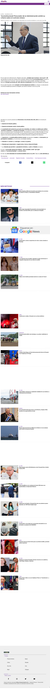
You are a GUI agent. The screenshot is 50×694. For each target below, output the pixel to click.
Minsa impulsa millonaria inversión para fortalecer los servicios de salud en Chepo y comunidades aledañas (33, 192)
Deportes (21, 332)
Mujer (8, 669)
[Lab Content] (25, 653)
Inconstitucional (4, 158)
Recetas (26, 662)
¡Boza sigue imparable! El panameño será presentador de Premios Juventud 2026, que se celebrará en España (32, 210)
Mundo (20, 408)
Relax (20, 350)
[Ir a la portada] (4, 1)
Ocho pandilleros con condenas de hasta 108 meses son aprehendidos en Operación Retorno (32, 486)
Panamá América (10, 658)
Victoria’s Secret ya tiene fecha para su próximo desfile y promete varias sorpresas (34, 542)
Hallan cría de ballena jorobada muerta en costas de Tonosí (32, 276)
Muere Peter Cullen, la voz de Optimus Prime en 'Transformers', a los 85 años (34, 578)
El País (20, 189)
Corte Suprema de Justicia (40, 158)
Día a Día (9, 666)
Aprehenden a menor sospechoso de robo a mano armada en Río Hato (33, 241)
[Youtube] (34, 679)
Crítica (8, 662)
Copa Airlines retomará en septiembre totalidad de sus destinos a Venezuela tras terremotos (34, 392)
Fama (20, 207)
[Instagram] (17, 679)
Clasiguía (27, 669)
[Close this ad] (49, 687)
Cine (26, 666)
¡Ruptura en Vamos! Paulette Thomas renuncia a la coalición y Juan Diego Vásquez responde (33, 560)
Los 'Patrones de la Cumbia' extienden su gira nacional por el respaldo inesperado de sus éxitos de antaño (33, 259)
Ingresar (46, 4)
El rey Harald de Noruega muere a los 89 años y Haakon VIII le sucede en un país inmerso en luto (33, 410)
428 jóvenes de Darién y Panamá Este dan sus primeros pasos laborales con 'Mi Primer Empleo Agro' (33, 504)
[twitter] (25, 679)
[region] (25, 10)
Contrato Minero (29, 158)
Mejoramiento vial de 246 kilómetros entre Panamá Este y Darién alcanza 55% (34, 468)
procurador (12, 158)
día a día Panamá (5, 94)
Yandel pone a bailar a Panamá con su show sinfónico (31, 316)
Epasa (26, 658)
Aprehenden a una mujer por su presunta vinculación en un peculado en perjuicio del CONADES (33, 524)
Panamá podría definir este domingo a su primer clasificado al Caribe (33, 335)
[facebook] (8, 679)
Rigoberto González (20, 158)
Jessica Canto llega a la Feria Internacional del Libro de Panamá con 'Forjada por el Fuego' (34, 353)
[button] (20, 162)
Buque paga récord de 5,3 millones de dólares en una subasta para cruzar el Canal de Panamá (33, 428)
